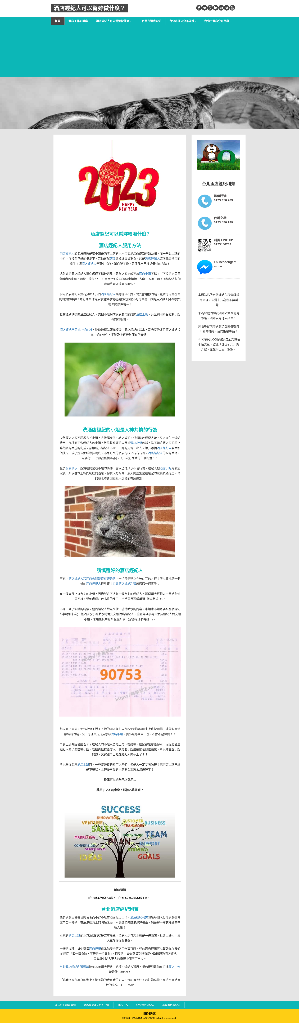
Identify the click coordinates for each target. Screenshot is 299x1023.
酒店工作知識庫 (78, 21)
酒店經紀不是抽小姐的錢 (76, 329)
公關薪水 (71, 468)
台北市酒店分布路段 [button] (216, 21)
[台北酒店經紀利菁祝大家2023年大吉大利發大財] (120, 184)
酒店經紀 (95, 948)
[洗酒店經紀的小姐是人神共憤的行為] (120, 521)
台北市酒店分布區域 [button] (181, 21)
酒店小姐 (145, 274)
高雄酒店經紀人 (171, 1004)
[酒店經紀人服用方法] (120, 379)
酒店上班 (142, 314)
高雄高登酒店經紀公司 (97, 1004)
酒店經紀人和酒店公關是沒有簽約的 (92, 578)
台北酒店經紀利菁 (124, 583)
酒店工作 (174, 967)
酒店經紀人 (67, 253)
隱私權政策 (149, 1013)
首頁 (57, 21)
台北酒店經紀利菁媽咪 (74, 967)
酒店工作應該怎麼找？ (104, 897)
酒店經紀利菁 (139, 917)
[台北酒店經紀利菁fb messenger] (204, 267)
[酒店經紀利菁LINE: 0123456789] (204, 245)
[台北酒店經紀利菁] (218, 155)
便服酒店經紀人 (145, 1004)
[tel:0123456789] (204, 201)
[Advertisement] (149, 51)
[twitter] (204, 8)
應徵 (113, 258)
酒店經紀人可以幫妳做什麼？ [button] (114, 21)
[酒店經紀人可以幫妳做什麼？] (120, 838)
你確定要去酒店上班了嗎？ (135, 897)
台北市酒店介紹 (151, 21)
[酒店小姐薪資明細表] (120, 671)
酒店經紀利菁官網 (65, 1004)
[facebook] (199, 8)
